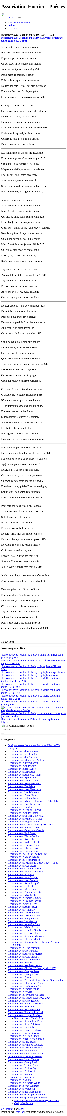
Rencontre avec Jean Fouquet (23, 877)
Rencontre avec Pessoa (19, 977)
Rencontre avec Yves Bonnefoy (24, 804)
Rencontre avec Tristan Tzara (23, 1065)
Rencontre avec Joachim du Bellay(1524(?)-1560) (33, 862)
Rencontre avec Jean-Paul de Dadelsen (28, 853)
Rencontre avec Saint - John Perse (25, 1021)
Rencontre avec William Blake (23, 798)
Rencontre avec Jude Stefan (22, 1041)
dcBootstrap (7, 1109)
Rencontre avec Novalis (20, 962)
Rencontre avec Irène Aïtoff (22, 768)
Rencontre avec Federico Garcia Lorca (27, 930)
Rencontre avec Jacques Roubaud (25, 1015)
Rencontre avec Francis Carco (23, 827)
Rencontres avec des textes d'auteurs (26, 760)
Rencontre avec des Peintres (22, 757)
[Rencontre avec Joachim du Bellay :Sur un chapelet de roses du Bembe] (9, 707)
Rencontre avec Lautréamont (22, 921)
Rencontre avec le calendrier (22, 754)
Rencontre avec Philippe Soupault (25, 1044)
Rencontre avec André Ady (22, 765)
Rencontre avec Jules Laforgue (24, 915)
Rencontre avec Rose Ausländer (24, 783)
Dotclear (19, 1111)
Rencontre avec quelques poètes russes (27, 1097)
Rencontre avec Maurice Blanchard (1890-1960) (33, 801)
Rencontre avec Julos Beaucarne (24, 789)
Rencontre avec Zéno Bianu (22, 795)
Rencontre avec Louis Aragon (23, 780)
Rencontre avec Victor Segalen (24, 1033)
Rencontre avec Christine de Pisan (25, 983)
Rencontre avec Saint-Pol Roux (24, 1024)
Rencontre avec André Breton (23, 812)
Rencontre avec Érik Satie (21, 1027)
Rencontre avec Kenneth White (24, 1082)
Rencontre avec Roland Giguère (24, 883)
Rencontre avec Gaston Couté (23, 851)
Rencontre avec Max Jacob (22, 895)
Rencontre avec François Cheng (24, 845)
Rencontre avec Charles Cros (23, 848)
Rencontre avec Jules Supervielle (25, 1047)
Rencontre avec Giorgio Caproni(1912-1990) (31, 824)
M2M (21, 1109)
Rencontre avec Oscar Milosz (23, 950)
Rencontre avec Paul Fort (21, 874)
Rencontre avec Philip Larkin (23, 918)
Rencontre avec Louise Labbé (23, 912)
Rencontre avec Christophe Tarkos (25, 1053)
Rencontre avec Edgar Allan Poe (24, 986)
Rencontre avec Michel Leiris (23, 927)
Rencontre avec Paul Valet (21, 1071)
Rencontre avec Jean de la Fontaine (26, 871)
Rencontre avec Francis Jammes (24, 898)
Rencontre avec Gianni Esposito (24, 868)
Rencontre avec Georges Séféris (24, 1030)
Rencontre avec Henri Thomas (23, 1059)
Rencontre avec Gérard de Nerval (25, 959)
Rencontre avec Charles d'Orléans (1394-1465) (32, 968)
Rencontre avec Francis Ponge (23, 989)
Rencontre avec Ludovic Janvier (24, 900)
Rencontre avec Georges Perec (23, 971)
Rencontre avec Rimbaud (21, 1006)
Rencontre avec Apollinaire (22, 777)
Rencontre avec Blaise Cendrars (24, 836)
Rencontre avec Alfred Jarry (22, 903)
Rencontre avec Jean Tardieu (22, 1050)
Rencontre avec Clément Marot (24, 939)
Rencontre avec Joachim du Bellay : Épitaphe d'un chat (30, 675)
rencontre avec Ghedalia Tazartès (25, 1056)
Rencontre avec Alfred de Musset (25, 953)
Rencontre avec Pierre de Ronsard (25, 1012)
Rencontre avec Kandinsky (22, 909)
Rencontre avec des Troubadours (24, 1091)
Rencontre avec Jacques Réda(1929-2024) (29, 997)
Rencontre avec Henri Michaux (24, 947)
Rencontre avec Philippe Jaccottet (25, 892)
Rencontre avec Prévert (20, 991)
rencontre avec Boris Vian (21, 1077)
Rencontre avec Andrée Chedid (24, 842)
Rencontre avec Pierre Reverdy (24, 1000)
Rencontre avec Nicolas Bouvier (24, 809)
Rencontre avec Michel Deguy (23, 856)
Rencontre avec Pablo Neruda (23, 956)
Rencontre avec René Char (21, 839)
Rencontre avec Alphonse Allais (24, 774)
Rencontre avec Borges (20, 807)
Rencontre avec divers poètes (23, 763)
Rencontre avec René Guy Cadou (25, 818)
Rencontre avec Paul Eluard (22, 865)
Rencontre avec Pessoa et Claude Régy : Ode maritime (36, 980)
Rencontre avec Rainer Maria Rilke (26, 1003)
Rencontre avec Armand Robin (24, 1009)
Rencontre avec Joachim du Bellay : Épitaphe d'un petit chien (33, 672)
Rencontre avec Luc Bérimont (23, 792)
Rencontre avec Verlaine (20, 1074)
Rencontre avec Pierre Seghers (23, 1035)
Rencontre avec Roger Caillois (23, 821)
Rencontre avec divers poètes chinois (27, 1094)
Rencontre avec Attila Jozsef (22, 906)
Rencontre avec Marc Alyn (21, 771)
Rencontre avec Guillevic (21, 886)
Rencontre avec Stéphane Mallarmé (26, 936)
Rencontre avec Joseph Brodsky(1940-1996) (37, 1100)
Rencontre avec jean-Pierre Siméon (26, 1038)
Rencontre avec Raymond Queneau (26, 994)
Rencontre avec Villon (19, 1079)
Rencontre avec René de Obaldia (25, 965)
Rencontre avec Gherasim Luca (24, 933)
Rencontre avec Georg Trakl (22, 1062)
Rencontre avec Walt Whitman (23, 1085)
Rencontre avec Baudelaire (21, 786)
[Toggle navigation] (19, 17)
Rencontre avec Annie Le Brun (24, 924)
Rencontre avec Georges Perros (24, 974)
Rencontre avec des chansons (23, 751)
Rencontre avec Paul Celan (22, 833)
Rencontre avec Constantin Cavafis (26, 830)
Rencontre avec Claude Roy (28, 1018)
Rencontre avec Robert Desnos (24, 859)
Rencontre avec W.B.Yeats (21, 1088)
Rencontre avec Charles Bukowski (25, 815)
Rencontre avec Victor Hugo (22, 889)
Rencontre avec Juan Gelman (23, 880)
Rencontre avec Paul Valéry (22, 1068)
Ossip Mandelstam (23, 1103)
